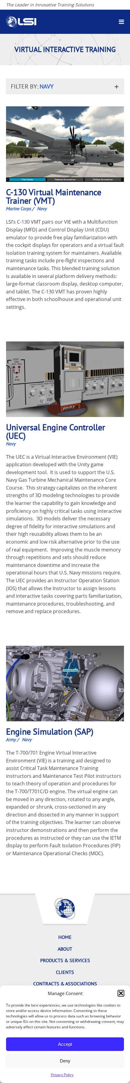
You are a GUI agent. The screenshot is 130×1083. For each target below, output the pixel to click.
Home (65, 937)
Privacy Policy (62, 1074)
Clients (65, 972)
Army (11, 739)
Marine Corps (18, 208)
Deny (65, 1060)
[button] (121, 993)
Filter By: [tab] (32, 86)
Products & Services (65, 960)
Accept (65, 1044)
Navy (42, 208)
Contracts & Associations (65, 984)
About (65, 949)
